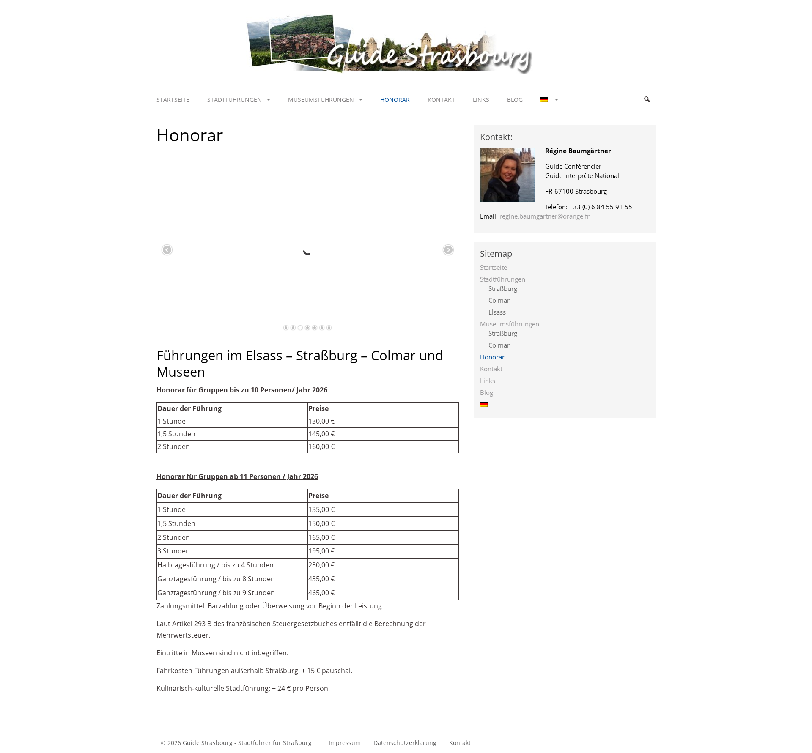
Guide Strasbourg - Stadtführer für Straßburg (247, 743)
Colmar (499, 300)
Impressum (345, 743)
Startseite (172, 100)
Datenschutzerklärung (404, 743)
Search (647, 99)
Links (481, 100)
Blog (515, 100)
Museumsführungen (321, 100)
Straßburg (502, 288)
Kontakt (441, 100)
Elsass (497, 312)
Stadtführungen (234, 100)
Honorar (395, 100)
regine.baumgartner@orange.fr (544, 216)
